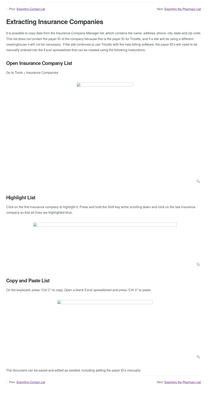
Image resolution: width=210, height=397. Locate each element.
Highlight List (20, 197)
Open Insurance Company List (39, 63)
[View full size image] (105, 134)
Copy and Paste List (27, 280)
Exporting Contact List (31, 9)
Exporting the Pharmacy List (182, 9)
